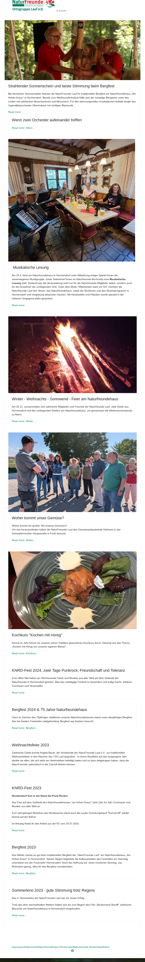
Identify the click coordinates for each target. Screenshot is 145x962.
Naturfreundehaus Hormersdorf (55, 947)
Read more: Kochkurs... (25, 653)
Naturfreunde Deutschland (88, 947)
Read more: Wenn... (23, 127)
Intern (106, 947)
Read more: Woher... (23, 540)
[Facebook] (72, 950)
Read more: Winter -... (24, 421)
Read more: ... (16, 112)
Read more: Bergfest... (24, 727)
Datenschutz (31, 947)
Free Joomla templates (66, 959)
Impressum (18, 947)
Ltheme (87, 959)
